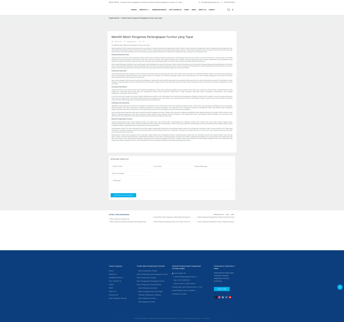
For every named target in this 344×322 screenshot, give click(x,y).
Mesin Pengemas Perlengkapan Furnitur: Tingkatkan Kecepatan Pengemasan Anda (216, 221)
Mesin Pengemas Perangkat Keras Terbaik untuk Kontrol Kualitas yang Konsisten (216, 217)
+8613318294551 (229, 2)
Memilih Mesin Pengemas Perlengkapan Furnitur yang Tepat (142, 18)
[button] (214, 9)
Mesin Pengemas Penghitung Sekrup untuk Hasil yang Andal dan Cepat (120, 219)
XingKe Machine (114, 18)
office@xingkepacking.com (210, 2)
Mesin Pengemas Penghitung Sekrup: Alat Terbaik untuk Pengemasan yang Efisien (172, 221)
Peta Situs (206, 318)
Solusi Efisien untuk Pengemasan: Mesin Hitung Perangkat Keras (172, 217)
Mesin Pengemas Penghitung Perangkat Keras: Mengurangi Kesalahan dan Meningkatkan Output (128, 221)
